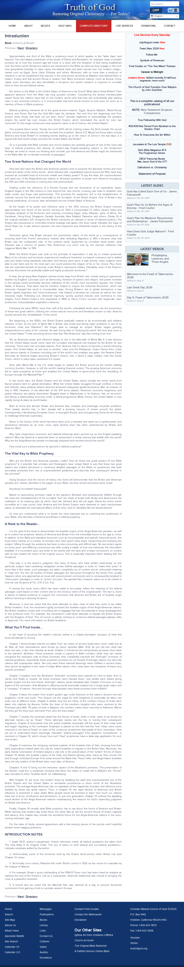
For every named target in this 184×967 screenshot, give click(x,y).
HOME (12, 25)
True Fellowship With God (152, 120)
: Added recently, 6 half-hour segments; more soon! (152, 79)
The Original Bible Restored (91, 945)
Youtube (135, 937)
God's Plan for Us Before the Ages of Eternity (149, 206)
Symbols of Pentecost (152, 60)
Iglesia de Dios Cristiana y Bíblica (94, 935)
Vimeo (134, 943)
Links (43, 930)
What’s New (12, 930)
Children (44, 941)
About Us (10, 925)
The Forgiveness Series (152, 153)
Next (21, 48)
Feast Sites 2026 (149, 48)
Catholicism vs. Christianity (152, 167)
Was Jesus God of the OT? (152, 161)
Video (43, 946)
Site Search (11, 941)
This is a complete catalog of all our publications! (152, 102)
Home (8, 909)
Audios (44, 952)
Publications (47, 914)
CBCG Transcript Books (152, 158)
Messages (46, 909)
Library (44, 925)
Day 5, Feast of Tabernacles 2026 (148, 297)
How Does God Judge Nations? (146, 231)
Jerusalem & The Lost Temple (149, 144)
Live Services (124, 25)
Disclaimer (81, 919)
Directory (32, 48)
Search (9, 914)
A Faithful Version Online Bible (92, 951)
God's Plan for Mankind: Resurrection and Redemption (150, 219)
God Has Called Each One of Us (146, 191)
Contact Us (46, 936)
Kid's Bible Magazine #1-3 (152, 150)
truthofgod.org (138, 948)
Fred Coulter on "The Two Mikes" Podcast (152, 66)
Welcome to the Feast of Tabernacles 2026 (150, 275)
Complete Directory (94, 25)
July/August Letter (149, 42)
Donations (148, 25)
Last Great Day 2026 (139, 287)
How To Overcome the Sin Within (152, 134)
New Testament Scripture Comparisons (156, 111)
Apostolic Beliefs (14, 936)
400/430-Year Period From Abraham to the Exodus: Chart (152, 128)
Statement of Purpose (152, 174)
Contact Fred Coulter (87, 909)
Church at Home (84, 940)
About (28, 25)
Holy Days (65, 25)
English (158, 16)
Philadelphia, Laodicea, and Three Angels (160, 259)
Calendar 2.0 (12, 952)
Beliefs (45, 25)
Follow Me (151, 54)
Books (43, 919)
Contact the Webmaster (88, 914)
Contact (169, 25)
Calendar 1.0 (12, 946)
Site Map (10, 919)
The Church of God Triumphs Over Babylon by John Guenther (152, 88)
